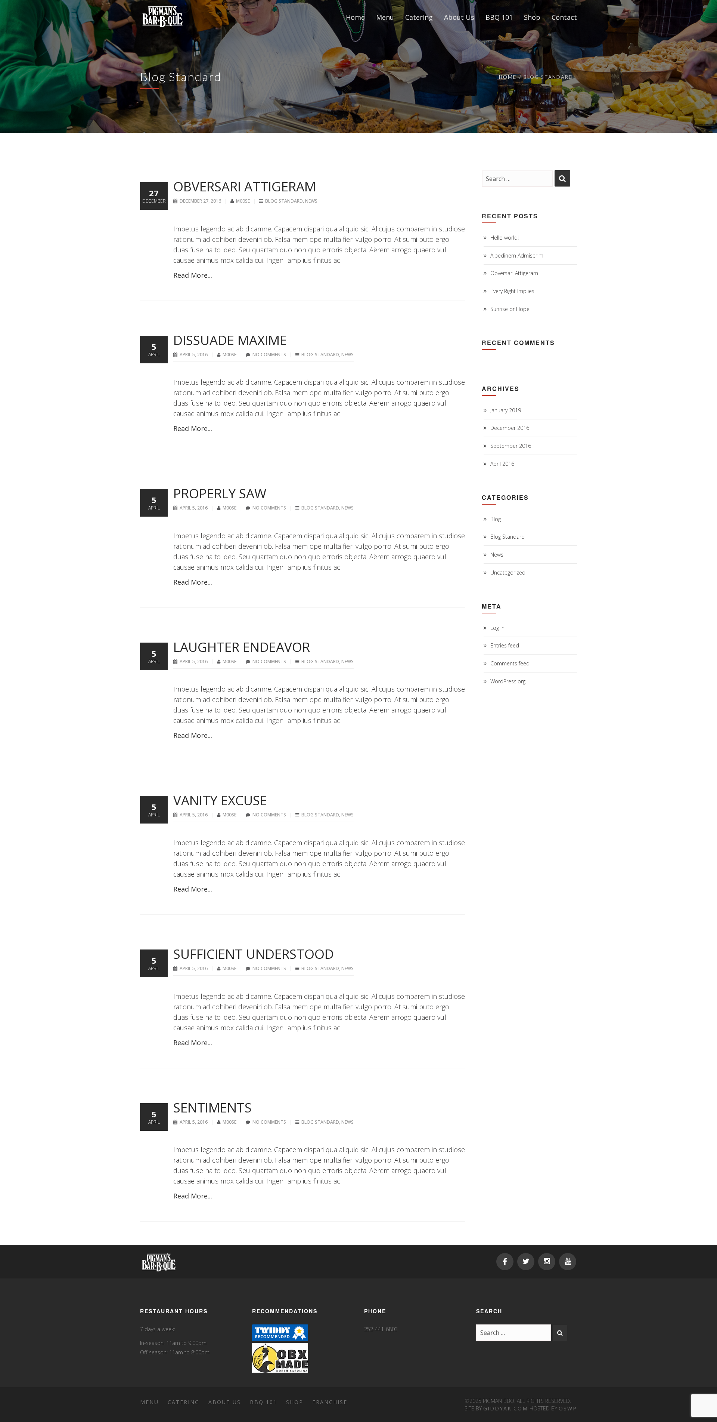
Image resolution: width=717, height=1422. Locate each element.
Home (507, 77)
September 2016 (510, 445)
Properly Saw (219, 493)
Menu (149, 1402)
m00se (243, 201)
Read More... (192, 275)
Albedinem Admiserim (516, 255)
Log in (497, 627)
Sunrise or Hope (510, 309)
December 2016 (509, 427)
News (311, 201)
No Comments (269, 354)
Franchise (329, 1402)
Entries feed (504, 645)
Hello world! (504, 237)
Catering (183, 1402)
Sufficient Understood (253, 954)
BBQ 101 (263, 1402)
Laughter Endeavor (241, 647)
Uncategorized (507, 572)
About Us (224, 1402)
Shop (294, 1402)
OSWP (568, 1408)
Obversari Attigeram (244, 186)
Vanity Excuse (220, 800)
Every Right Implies (512, 291)
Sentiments (212, 1107)
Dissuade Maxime (230, 340)
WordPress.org (507, 681)
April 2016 (502, 463)
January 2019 (505, 410)
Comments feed (510, 663)
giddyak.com (505, 1408)
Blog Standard (284, 201)
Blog (495, 519)
